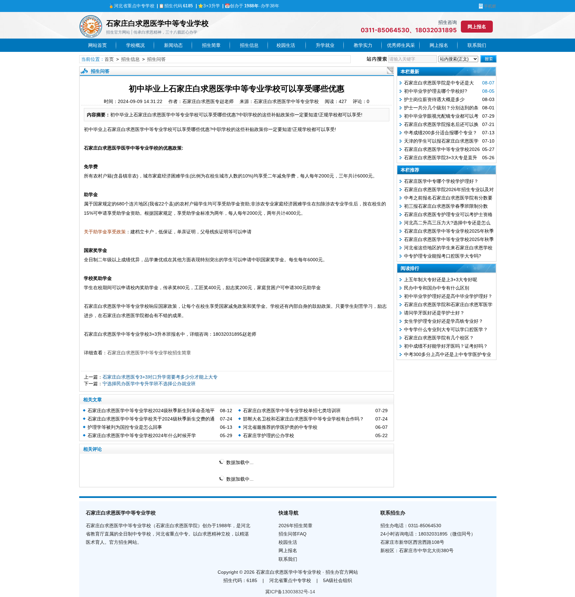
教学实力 (363, 45)
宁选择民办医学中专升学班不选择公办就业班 (149, 383)
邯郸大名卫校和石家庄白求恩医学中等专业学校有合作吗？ (303, 418)
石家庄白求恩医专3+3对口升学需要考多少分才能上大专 (160, 377)
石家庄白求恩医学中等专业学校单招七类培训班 (292, 410)
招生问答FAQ (292, 534)
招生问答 (156, 59)
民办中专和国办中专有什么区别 (436, 288)
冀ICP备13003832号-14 (290, 591)
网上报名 (477, 26)
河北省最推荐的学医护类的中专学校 (280, 427)
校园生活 (287, 45)
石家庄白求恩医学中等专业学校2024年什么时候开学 (142, 435)
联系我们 (477, 45)
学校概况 (135, 45)
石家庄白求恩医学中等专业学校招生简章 (149, 352)
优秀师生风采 (401, 45)
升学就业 (325, 45)
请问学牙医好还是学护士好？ (434, 312)
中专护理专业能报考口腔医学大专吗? (442, 256)
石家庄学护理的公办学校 (268, 435)
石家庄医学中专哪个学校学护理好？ (441, 181)
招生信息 (249, 45)
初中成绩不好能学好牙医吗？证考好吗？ (446, 346)
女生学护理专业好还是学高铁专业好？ (443, 321)
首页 (109, 59)
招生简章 (211, 45)
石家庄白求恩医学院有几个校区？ (439, 337)
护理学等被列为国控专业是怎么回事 (125, 427)
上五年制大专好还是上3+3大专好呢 (440, 279)
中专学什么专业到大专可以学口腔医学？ (446, 329)
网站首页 (97, 45)
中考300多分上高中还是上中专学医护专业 (447, 354)
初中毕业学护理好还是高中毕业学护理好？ (448, 296)
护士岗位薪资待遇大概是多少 (434, 99)
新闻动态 (173, 45)
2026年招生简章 (295, 525)
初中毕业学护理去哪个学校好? (435, 91)
